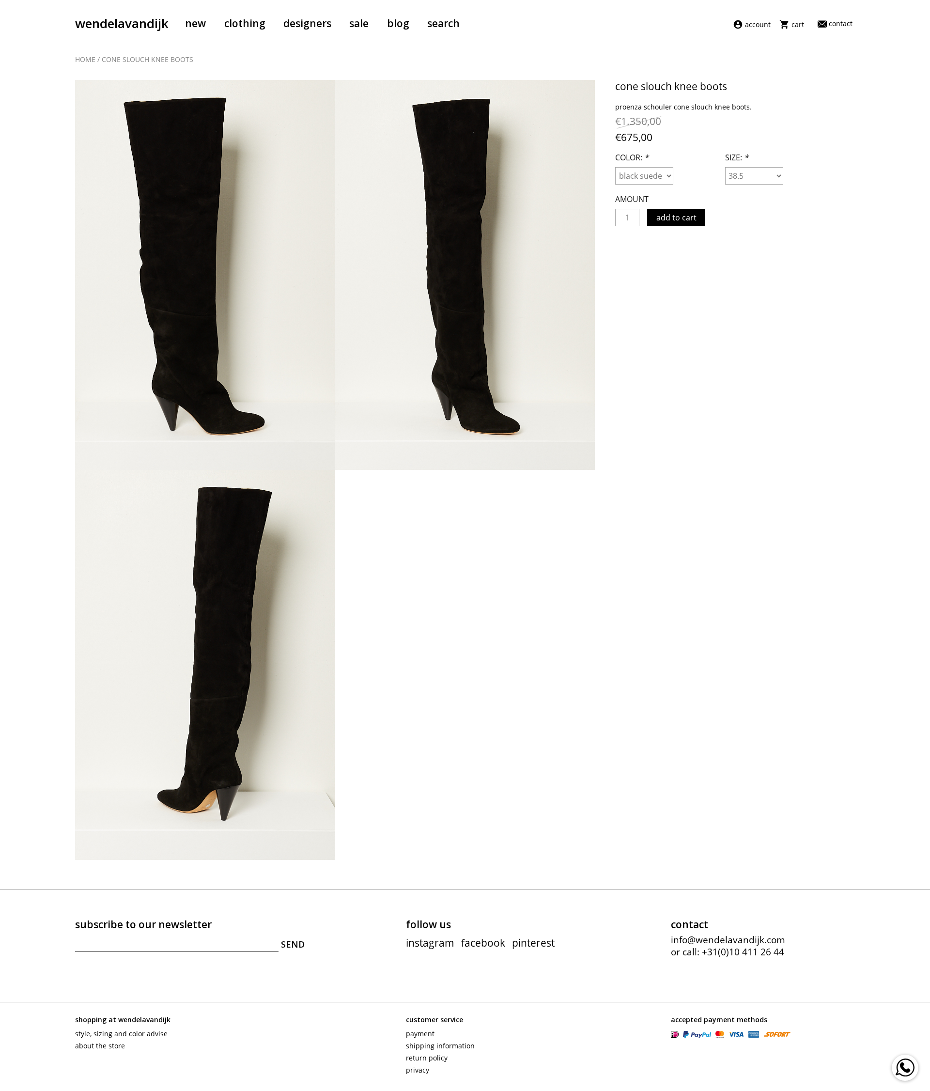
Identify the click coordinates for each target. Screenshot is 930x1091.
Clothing (244, 23)
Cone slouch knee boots (147, 59)
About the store (100, 1045)
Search (443, 23)
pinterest (533, 943)
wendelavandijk (122, 23)
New (195, 23)
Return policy (427, 1057)
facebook (483, 943)
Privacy (417, 1070)
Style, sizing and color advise (121, 1033)
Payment (420, 1033)
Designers (307, 23)
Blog (398, 23)
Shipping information (440, 1045)
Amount (632, 199)
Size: (736, 157)
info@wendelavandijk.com (728, 940)
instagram (430, 943)
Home (85, 59)
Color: (632, 157)
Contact (840, 23)
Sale (359, 23)
